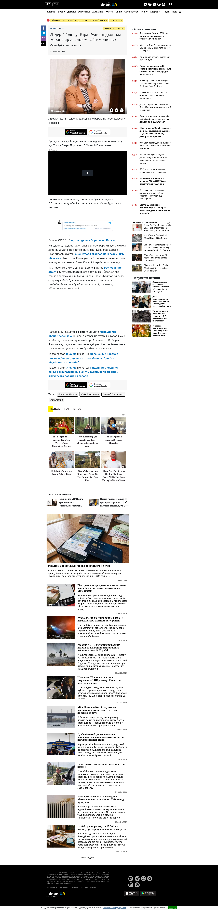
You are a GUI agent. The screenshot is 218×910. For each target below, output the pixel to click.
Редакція (84, 887)
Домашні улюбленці (78, 11)
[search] (170, 4)
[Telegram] (145, 4)
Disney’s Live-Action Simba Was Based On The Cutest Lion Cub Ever (156, 268)
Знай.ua (71, 353)
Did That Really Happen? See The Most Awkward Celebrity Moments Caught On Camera (157, 247)
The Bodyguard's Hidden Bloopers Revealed (113, 439)
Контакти (94, 887)
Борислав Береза (67, 394)
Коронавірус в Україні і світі (93, 20)
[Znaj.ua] (109, 4)
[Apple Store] (132, 893)
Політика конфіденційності (57, 887)
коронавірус (56, 400)
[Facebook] (43, 28)
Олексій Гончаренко (113, 394)
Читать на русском (114, 29)
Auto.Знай (97, 11)
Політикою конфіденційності (114, 908)
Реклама (74, 887)
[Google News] (149, 878)
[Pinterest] (163, 4)
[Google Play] (148, 893)
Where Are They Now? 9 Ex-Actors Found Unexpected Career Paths (156, 258)
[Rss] (154, 4)
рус (56, 4)
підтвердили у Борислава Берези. (93, 240)
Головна (50, 11)
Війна (119, 11)
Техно (144, 11)
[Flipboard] (159, 4)
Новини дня (116, 20)
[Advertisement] (87, 310)
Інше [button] (175, 11)
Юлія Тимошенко (90, 394)
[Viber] (150, 4)
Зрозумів (172, 908)
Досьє (61, 11)
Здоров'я (155, 11)
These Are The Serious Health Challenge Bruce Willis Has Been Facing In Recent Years (157, 228)
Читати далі (87, 857)
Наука (166, 11)
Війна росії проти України (64, 20)
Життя (109, 11)
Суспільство (131, 11)
